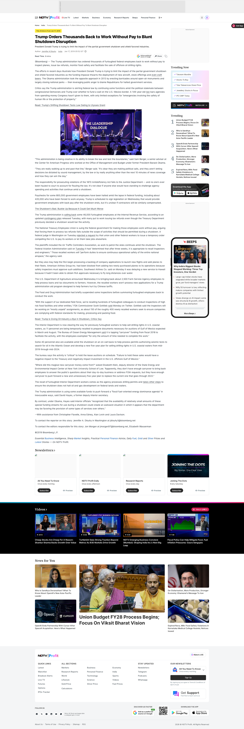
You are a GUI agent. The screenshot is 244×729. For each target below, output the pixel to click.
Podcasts (142, 676)
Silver (150, 438)
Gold (140, 438)
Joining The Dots (178, 481)
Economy (107, 17)
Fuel (134, 438)
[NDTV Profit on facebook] (37, 714)
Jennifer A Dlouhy (49, 51)
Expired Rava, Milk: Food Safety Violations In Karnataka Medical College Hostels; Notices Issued (188, 628)
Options (41, 688)
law (148, 92)
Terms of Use (50, 724)
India (60, 51)
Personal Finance (148, 17)
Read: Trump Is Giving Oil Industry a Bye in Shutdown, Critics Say (68, 319)
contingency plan (53, 218)
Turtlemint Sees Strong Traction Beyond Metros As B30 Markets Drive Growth (98, 541)
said (110, 305)
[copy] (166, 56)
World (64, 676)
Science (91, 680)
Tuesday (80, 248)
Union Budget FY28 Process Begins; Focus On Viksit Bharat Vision (119, 620)
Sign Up (188, 677)
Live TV (67, 17)
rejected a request (86, 235)
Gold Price (66, 684)
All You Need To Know (48, 481)
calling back (70, 214)
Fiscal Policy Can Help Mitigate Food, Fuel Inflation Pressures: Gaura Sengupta (187, 541)
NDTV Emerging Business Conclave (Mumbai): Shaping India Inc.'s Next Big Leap (142, 543)
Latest (76, 17)
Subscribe (44, 490)
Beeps (135, 17)
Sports (115, 676)
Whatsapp (142, 680)
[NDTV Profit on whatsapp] (61, 714)
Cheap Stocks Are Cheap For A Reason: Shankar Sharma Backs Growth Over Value (55, 541)
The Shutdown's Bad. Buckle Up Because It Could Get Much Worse (69, 208)
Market (77, 438)
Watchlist (42, 672)
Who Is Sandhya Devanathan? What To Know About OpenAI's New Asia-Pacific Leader (53, 593)
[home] (49, 16)
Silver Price (92, 684)
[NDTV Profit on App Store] (199, 712)
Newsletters (143, 667)
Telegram (142, 672)
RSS (84, 724)
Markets (85, 17)
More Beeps (189, 313)
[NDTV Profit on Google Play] (179, 712)
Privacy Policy (64, 724)
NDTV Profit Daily (90, 481)
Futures (41, 684)
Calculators (67, 688)
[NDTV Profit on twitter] (42, 714)
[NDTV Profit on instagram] (46, 714)
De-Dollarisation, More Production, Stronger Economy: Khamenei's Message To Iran (188, 591)
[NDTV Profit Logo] (48, 654)
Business (96, 17)
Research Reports (121, 17)
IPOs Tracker (44, 692)
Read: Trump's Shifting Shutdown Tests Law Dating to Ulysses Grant (70, 105)
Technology (92, 676)
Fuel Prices (117, 684)
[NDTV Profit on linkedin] (51, 714)
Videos (115, 680)
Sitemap (76, 724)
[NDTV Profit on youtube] (56, 714)
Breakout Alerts (45, 676)
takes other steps (152, 382)
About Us (39, 724)
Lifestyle (66, 680)
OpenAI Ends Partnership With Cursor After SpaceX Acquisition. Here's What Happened (55, 627)
